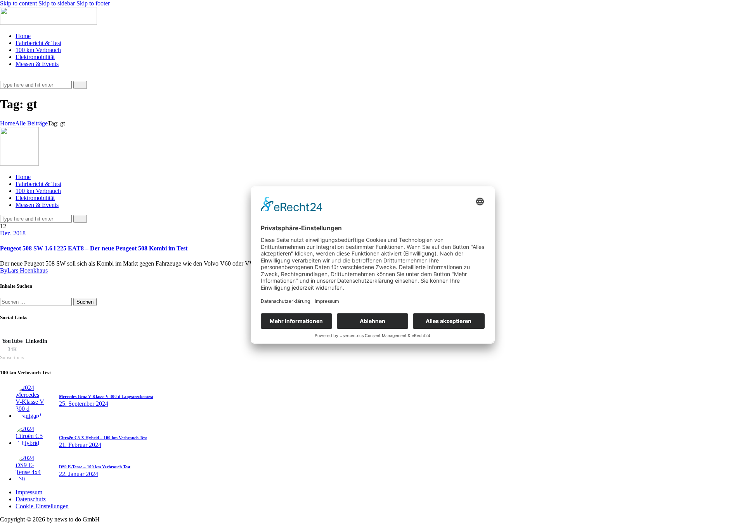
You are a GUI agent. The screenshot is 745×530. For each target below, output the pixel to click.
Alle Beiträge (31, 123)
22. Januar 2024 (78, 474)
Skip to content (18, 3)
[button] (4, 77)
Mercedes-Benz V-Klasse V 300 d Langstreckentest (106, 396)
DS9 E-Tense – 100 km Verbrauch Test (94, 466)
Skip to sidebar (56, 3)
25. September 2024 (83, 403)
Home (7, 123)
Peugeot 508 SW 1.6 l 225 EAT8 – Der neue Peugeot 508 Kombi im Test (93, 248)
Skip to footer (93, 3)
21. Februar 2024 (80, 444)
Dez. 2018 (13, 233)
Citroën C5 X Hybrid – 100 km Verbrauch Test (103, 437)
